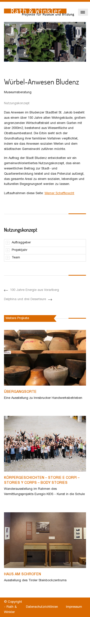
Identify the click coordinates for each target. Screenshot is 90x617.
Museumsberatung (18, 92)
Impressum (74, 607)
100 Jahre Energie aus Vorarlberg (34, 290)
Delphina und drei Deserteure (25, 299)
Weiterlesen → (15, 407)
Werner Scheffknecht (59, 193)
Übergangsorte (20, 392)
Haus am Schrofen (22, 574)
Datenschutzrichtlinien (42, 607)
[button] (6, 65)
